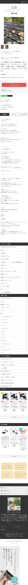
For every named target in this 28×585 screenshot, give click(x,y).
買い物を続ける (5, 109)
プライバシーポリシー (18, 534)
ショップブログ (15, 536)
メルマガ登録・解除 (8, 536)
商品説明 (5, 114)
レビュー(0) (23, 114)
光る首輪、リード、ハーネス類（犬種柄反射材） (12, 51)
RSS (19, 536)
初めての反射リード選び (6, 386)
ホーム (2, 51)
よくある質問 (4, 368)
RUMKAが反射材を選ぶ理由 (7, 383)
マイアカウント (3, 526)
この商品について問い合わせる (8, 107)
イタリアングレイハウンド (6, 52)
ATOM (22, 536)
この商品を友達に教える (6, 105)
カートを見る (17, 526)
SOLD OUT (14, 85)
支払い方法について (9, 533)
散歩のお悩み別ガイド (6, 371)
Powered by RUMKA (14, 543)
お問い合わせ (3, 529)
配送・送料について (16, 533)
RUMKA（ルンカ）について (7, 380)
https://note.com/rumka (15, 522)
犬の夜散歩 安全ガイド (6, 374)
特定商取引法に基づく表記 (6, 90)
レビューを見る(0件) (6, 100)
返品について (4, 89)
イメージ (14, 114)
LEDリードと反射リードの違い (8, 377)
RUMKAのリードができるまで (7, 365)
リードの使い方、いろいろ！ (7, 362)
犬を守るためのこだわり (6, 359)
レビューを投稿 (5, 101)
